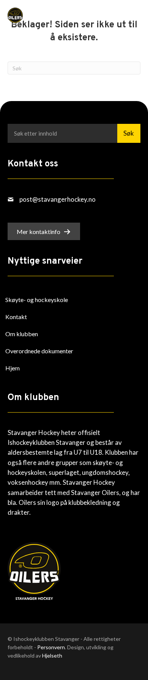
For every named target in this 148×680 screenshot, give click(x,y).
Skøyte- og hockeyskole (36, 299)
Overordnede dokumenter (39, 350)
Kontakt (16, 316)
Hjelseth (52, 655)
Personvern (51, 647)
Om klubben (21, 333)
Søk (128, 133)
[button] (121, 16)
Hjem (12, 368)
